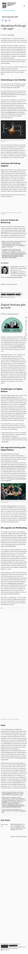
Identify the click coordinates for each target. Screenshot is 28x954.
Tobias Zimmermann (12, 313)
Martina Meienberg (17, 292)
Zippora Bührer (16, 944)
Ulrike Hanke (10, 35)
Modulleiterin (13, 272)
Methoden (18, 294)
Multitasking (15, 948)
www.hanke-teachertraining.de (13, 277)
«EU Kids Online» (11, 506)
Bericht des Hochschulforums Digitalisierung (13, 466)
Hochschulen (4, 295)
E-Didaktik (5, 801)
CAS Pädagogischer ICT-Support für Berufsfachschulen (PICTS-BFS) (13, 806)
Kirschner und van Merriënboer (18, 478)
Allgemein (3, 294)
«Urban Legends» (18, 345)
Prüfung (19, 295)
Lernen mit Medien (13, 802)
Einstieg (10, 112)
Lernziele (17, 85)
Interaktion (9, 295)
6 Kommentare (5, 949)
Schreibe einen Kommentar (8, 297)
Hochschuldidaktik (10, 294)
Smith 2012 (5, 441)
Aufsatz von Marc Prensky (8, 397)
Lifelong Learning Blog (9, 10)
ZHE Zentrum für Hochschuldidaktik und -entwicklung (18, 827)
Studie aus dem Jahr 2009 (15, 583)
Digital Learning (4, 945)
